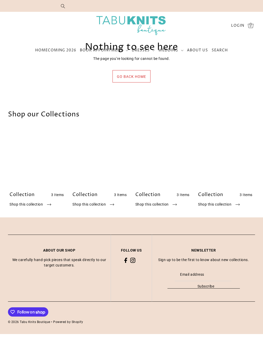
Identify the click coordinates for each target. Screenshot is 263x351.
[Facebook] (125, 260)
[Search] (63, 6)
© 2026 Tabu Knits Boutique (29, 322)
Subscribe (206, 286)
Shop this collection (27, 204)
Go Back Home (131, 77)
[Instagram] (132, 260)
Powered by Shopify (68, 322)
